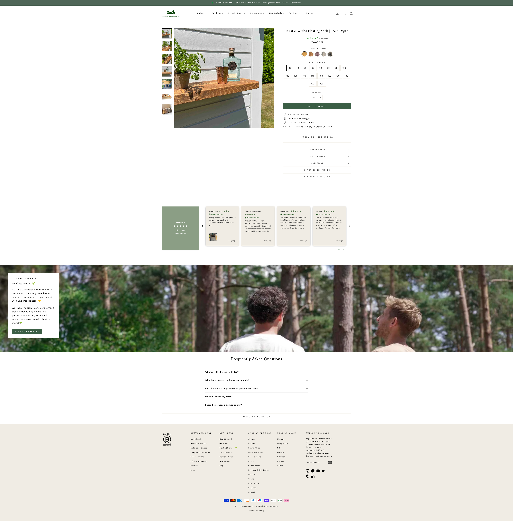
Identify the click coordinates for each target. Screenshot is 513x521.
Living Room (282, 443)
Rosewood (317, 54)
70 (320, 68)
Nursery (280, 461)
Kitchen (280, 439)
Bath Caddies (254, 483)
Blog (221, 466)
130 (304, 76)
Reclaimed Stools (255, 452)
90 (336, 68)
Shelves (251, 439)
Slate (323, 54)
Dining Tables (254, 448)
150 (321, 76)
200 (322, 83)
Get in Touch (196, 439)
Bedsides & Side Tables (258, 470)
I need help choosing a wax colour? (256, 405)
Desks (251, 461)
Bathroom (281, 457)
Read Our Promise (27, 332)
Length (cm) (317, 63)
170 (338, 76)
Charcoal (330, 54)
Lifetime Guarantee (199, 461)
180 (346, 76)
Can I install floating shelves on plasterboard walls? (256, 388)
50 (305, 68)
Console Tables (254, 457)
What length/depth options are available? (256, 380)
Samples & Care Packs (200, 452)
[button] (317, 38)
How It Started (225, 439)
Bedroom (281, 452)
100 (344, 68)
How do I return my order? (256, 397)
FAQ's (193, 470)
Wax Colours (224, 461)
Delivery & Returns (317, 177)
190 (312, 83)
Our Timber (224, 443)
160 (329, 76)
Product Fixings (197, 457)
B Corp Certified (226, 457)
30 (290, 68)
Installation (317, 156)
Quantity (317, 92)
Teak (311, 54)
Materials (317, 163)
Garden (280, 466)
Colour (317, 49)
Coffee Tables (254, 466)
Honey (304, 54)
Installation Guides (199, 448)
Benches (252, 474)
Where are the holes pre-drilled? (256, 372)
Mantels (251, 443)
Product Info (317, 149)
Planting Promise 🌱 (228, 448)
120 (296, 76)
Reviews (194, 466)
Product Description (256, 417)
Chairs (251, 479)
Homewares (253, 488)
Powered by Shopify (256, 511)
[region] (276, 226)
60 (313, 68)
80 (328, 68)
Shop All (251, 492)
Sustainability (225, 452)
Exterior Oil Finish (317, 170)
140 (312, 76)
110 (287, 76)
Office (279, 448)
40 (297, 68)
